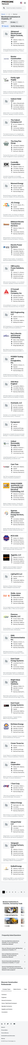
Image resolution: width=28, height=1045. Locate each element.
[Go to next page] (24, 892)
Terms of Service (5, 1032)
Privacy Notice (4, 1030)
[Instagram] (11, 1024)
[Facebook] (4, 1024)
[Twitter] (7, 1024)
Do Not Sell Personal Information (8, 1035)
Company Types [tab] (6, 989)
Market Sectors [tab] (17, 989)
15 (21, 892)
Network (5, 4)
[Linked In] (1, 1024)
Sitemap (3, 1038)
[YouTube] (14, 1023)
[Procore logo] (8, 2)
